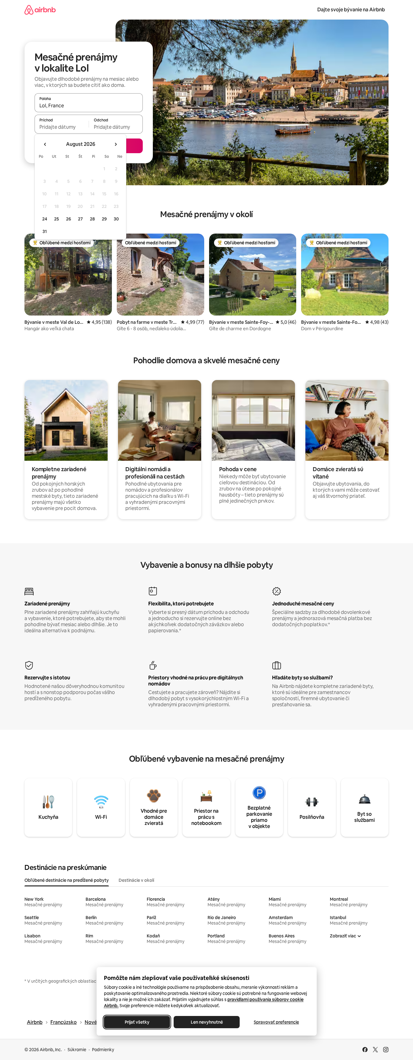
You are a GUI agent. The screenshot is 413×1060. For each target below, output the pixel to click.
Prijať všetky (136, 1022)
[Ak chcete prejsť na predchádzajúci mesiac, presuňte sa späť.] (45, 144)
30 (116, 219)
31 (44, 231)
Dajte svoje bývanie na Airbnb (351, 9)
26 (68, 219)
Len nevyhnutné (206, 1022)
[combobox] (88, 105)
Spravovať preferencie (276, 1022)
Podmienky (103, 1049)
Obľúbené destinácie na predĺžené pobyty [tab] (66, 880)
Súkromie (77, 1049)
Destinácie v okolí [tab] (136, 880)
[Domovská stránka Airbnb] (40, 9)
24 (44, 219)
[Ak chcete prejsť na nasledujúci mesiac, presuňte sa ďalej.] (115, 144)
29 (104, 219)
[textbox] (61, 127)
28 (92, 219)
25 (56, 219)
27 (80, 219)
